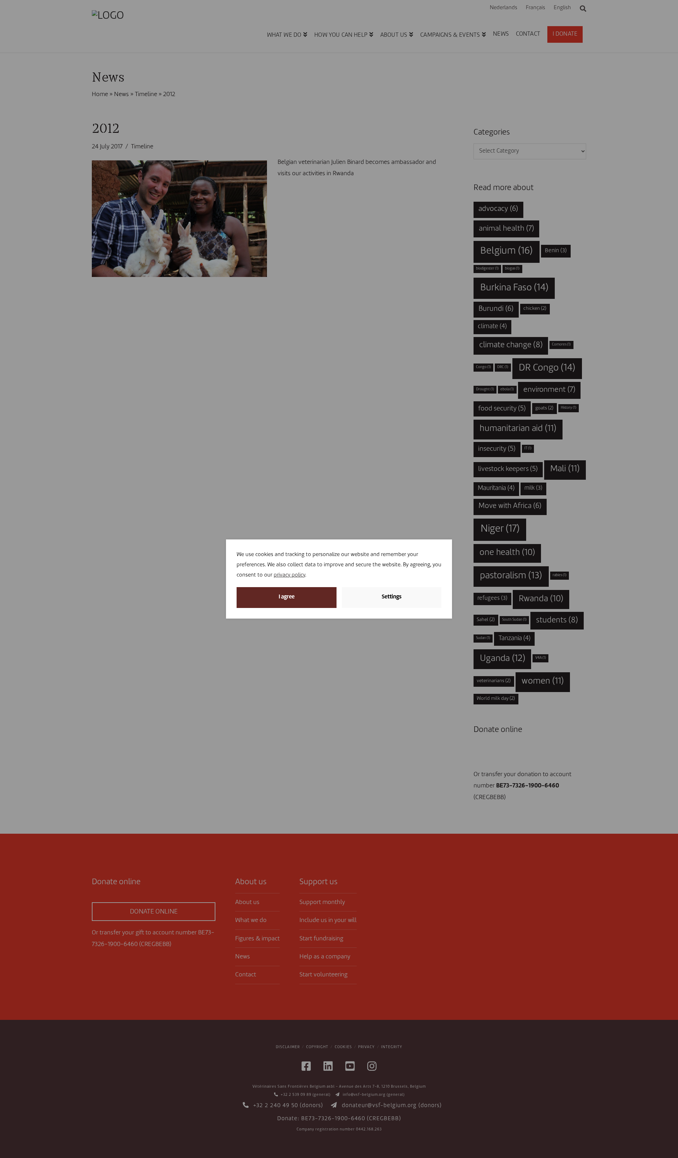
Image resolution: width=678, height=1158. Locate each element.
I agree (287, 597)
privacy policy (289, 575)
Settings (392, 597)
